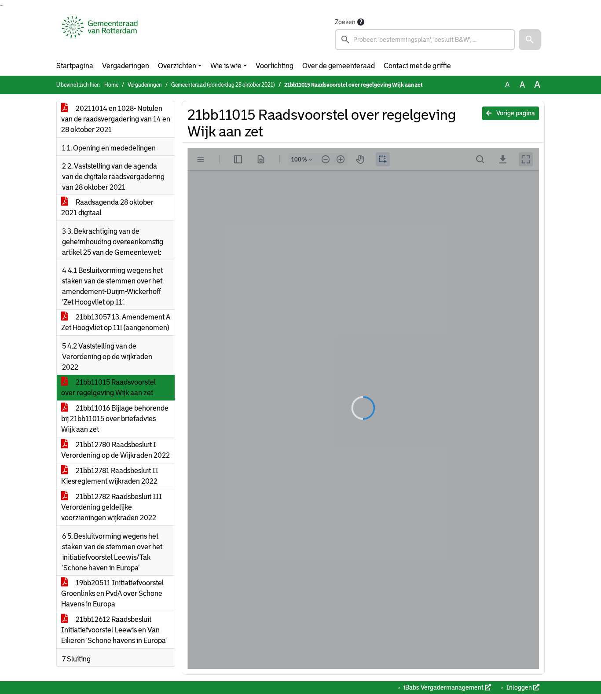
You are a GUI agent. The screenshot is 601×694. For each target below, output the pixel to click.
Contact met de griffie (417, 66)
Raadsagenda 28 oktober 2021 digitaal (107, 207)
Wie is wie (226, 66)
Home (111, 85)
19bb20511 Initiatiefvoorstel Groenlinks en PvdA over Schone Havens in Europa (112, 593)
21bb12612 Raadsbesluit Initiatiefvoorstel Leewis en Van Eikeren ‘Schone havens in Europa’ (114, 630)
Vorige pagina (515, 113)
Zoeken (345, 22)
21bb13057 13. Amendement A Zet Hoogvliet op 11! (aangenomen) (115, 322)
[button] (530, 39)
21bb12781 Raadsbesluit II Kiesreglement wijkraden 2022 (109, 476)
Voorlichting (274, 66)
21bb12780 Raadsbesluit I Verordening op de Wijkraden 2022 (115, 450)
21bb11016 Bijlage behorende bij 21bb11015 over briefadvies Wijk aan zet (115, 418)
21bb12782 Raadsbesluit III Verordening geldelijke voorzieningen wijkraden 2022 (111, 507)
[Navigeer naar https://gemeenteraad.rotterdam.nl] (99, 33)
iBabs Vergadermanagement (443, 687)
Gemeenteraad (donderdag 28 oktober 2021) (223, 85)
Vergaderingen (125, 66)
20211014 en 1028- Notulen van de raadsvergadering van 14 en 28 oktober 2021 (115, 119)
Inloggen (519, 687)
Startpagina (74, 66)
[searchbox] (425, 39)
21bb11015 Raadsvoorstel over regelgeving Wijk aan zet (108, 387)
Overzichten (177, 66)
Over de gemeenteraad (338, 66)
